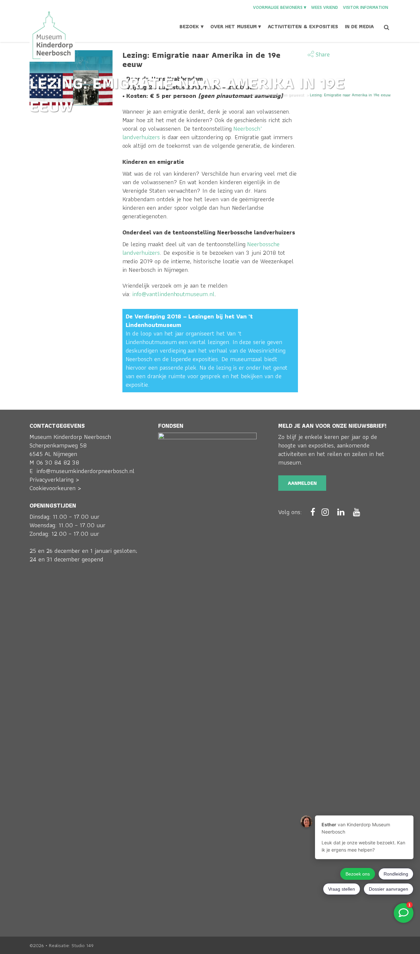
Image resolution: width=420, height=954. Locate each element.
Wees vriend (324, 7)
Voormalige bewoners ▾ (279, 7)
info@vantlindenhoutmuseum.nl (173, 294)
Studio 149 (83, 945)
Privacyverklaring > (54, 479)
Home (256, 94)
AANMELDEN (302, 483)
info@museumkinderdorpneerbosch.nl (85, 471)
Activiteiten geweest (285, 94)
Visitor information (365, 7)
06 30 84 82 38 (57, 462)
